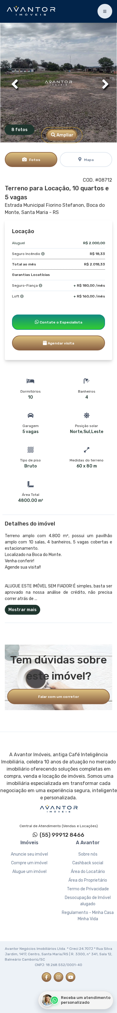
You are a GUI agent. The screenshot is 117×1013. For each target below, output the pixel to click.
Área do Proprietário (87, 880)
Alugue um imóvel (29, 871)
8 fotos (19, 129)
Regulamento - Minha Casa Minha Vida (88, 915)
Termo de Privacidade (88, 888)
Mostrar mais (22, 609)
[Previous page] (13, 83)
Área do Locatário (88, 871)
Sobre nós (88, 854)
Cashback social (87, 862)
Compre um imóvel (29, 862)
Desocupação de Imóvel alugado (88, 900)
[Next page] (104, 83)
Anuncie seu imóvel (29, 854)
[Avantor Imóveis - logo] (32, 11)
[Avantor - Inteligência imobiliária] (58, 808)
